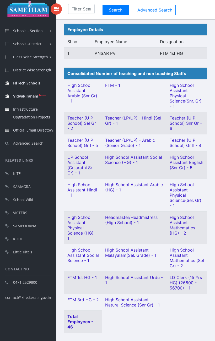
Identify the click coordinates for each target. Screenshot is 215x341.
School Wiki (23, 199)
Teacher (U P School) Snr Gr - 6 (186, 123)
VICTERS (20, 212)
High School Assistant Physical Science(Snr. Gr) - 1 (186, 96)
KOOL (18, 238)
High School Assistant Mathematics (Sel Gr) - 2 (187, 257)
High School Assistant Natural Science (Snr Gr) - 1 (132, 302)
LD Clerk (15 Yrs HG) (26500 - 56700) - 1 (186, 283)
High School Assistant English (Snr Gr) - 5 (186, 162)
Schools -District (27, 43)
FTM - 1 (112, 85)
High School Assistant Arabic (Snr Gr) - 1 (82, 93)
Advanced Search (28, 143)
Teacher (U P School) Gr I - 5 (82, 143)
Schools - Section (28, 30)
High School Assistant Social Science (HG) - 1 (133, 160)
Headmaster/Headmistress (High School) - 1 (131, 220)
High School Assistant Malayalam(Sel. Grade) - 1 (130, 252)
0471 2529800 (25, 282)
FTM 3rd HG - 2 (83, 299)
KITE (17, 173)
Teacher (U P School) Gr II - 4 (185, 143)
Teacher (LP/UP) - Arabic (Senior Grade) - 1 (130, 143)
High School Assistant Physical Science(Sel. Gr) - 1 (185, 195)
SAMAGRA (22, 186)
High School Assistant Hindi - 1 (82, 190)
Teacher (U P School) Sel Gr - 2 (81, 123)
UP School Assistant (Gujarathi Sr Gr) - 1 (79, 165)
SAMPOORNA (24, 225)
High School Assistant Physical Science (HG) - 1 (82, 228)
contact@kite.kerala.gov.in (28, 297)
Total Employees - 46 (80, 321)
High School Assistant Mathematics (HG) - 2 (182, 225)
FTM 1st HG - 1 (82, 277)
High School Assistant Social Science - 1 (83, 255)
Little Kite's (22, 251)
